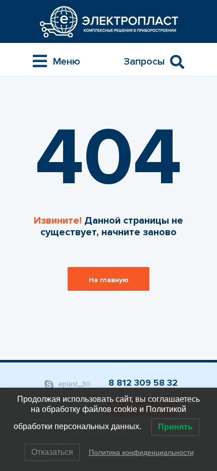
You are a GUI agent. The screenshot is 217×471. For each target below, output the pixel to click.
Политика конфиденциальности (141, 452)
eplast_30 (73, 384)
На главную (109, 280)
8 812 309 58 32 (143, 382)
